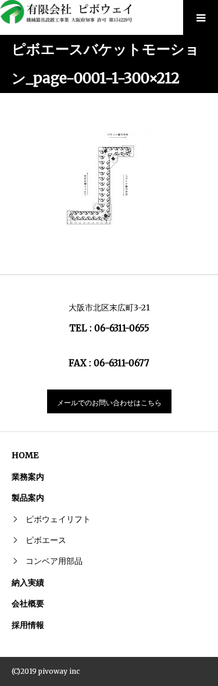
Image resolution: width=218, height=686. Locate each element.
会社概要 (28, 603)
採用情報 (28, 625)
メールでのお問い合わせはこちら (109, 402)
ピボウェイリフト (58, 519)
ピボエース (46, 540)
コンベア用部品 (54, 561)
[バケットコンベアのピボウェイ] (70, 12)
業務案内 (28, 476)
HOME (25, 455)
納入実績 (28, 582)
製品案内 (28, 497)
